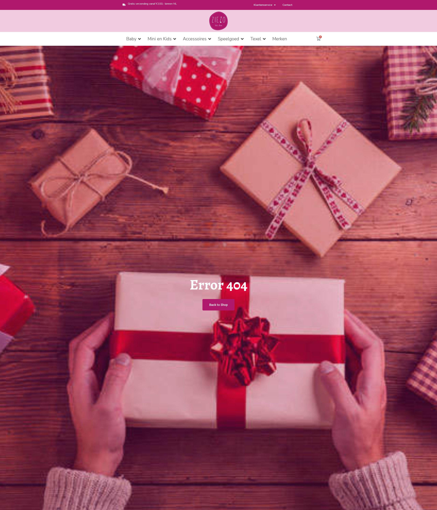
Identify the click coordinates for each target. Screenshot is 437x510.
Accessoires (195, 39)
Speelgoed (228, 39)
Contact (287, 5)
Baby (131, 39)
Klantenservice (263, 5)
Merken (279, 39)
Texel (255, 39)
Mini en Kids (160, 39)
